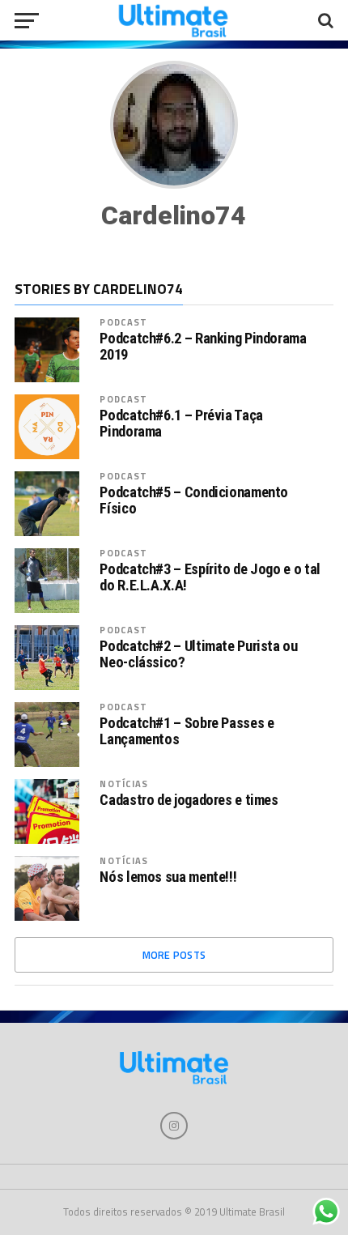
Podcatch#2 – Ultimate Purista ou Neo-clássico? (198, 654)
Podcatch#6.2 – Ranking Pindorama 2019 (203, 346)
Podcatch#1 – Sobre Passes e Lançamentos (187, 731)
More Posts (174, 955)
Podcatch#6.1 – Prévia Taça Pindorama (181, 423)
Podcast (123, 322)
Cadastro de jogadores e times (189, 800)
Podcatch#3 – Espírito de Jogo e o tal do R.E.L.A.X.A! (210, 577)
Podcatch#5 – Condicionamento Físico (194, 500)
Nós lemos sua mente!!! (168, 877)
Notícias (124, 783)
